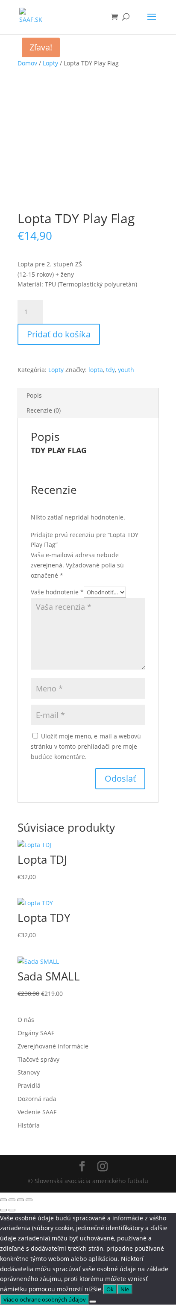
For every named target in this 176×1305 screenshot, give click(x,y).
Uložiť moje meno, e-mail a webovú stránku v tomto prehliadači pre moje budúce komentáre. (86, 746)
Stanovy (29, 1072)
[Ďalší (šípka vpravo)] (12, 1210)
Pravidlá (29, 1085)
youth (126, 370)
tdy (110, 370)
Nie (124, 1289)
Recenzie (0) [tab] (43, 410)
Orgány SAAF (36, 1033)
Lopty (50, 63)
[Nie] (92, 1301)
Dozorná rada (37, 1099)
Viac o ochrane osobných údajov (44, 1299)
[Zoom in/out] (3, 1200)
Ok (110, 1289)
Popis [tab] (34, 395)
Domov (27, 63)
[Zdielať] (20, 1200)
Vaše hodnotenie (57, 592)
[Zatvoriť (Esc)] (29, 1200)
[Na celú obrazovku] (12, 1200)
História (29, 1125)
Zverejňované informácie (53, 1046)
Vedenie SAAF (37, 1112)
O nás (26, 1020)
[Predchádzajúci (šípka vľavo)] (3, 1210)
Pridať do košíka (59, 334)
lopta (95, 370)
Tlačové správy (38, 1059)
